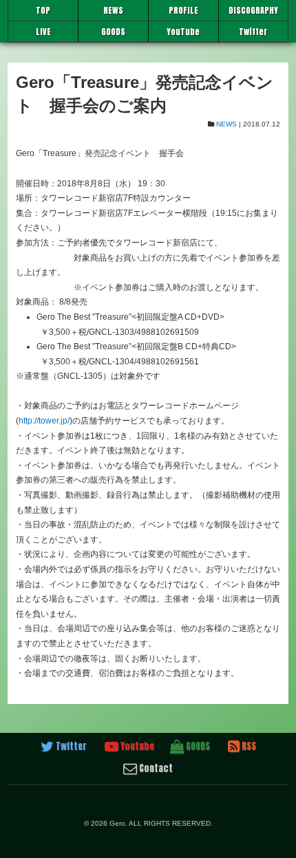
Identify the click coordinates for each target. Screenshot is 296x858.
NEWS (113, 10)
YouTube (183, 31)
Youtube (136, 746)
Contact (155, 768)
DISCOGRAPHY (253, 10)
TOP (43, 10)
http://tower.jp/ (44, 421)
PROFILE (183, 10)
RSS (248, 746)
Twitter (253, 31)
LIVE (43, 31)
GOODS (113, 31)
